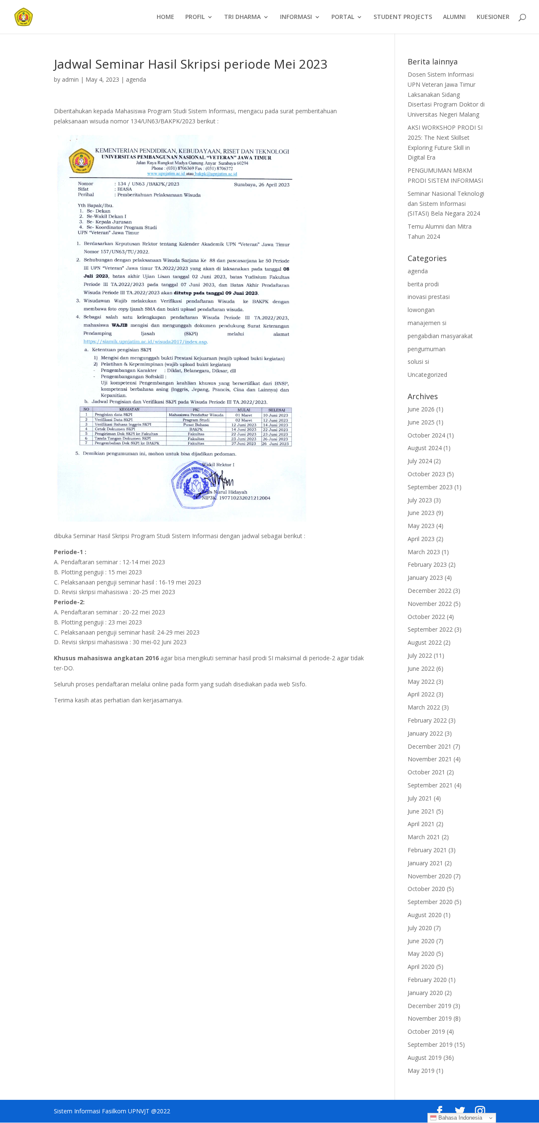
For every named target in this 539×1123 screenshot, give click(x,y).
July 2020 (420, 928)
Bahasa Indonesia (459, 1118)
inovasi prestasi (429, 297)
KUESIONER (493, 17)
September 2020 (430, 902)
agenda (136, 79)
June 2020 (421, 941)
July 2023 (420, 500)
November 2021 (430, 759)
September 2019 (430, 1044)
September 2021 (430, 785)
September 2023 (430, 487)
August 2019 (425, 1058)
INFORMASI (296, 17)
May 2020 (421, 954)
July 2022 (420, 655)
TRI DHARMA (242, 17)
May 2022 (421, 682)
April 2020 (421, 967)
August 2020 (425, 915)
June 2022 (421, 668)
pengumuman (427, 349)
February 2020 (427, 980)
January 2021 (425, 863)
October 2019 (426, 1031)
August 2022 (425, 642)
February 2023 (427, 564)
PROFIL (195, 17)
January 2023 (425, 578)
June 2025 (421, 422)
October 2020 (426, 889)
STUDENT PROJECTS (403, 17)
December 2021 (429, 746)
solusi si (418, 361)
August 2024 (425, 448)
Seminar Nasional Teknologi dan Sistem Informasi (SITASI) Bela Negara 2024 (446, 203)
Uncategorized (427, 375)
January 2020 (425, 993)
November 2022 (430, 604)
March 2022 (424, 707)
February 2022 (427, 720)
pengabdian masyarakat (440, 336)
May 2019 (421, 1071)
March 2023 (424, 552)
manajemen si (427, 323)
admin (70, 79)
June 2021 (421, 811)
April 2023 (421, 539)
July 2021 (420, 798)
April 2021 (421, 824)
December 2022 (429, 591)
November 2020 (430, 876)
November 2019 (430, 1018)
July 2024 (420, 461)
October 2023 (426, 474)
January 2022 (425, 733)
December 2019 (429, 1006)
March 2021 (424, 837)
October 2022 (426, 617)
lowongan (421, 310)
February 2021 (427, 850)
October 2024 (426, 435)
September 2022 (430, 629)
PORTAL (342, 17)
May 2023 (421, 526)
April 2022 (421, 694)
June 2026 (421, 409)
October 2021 (426, 772)
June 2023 (421, 513)
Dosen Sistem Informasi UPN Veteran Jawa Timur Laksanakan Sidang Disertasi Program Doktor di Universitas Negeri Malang (446, 94)
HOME (165, 17)
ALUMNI (454, 17)
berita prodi (423, 284)
